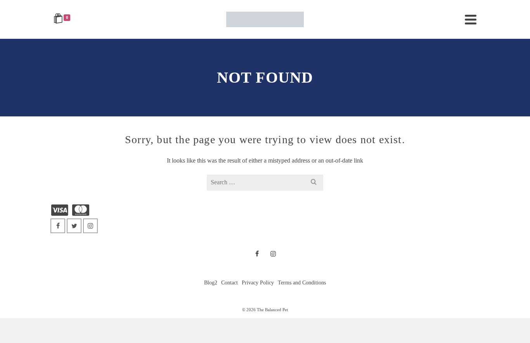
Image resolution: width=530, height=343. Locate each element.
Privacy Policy (258, 283)
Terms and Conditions (302, 283)
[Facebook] (57, 225)
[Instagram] (90, 225)
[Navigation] (470, 19)
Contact (229, 283)
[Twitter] (74, 225)
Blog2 (210, 283)
